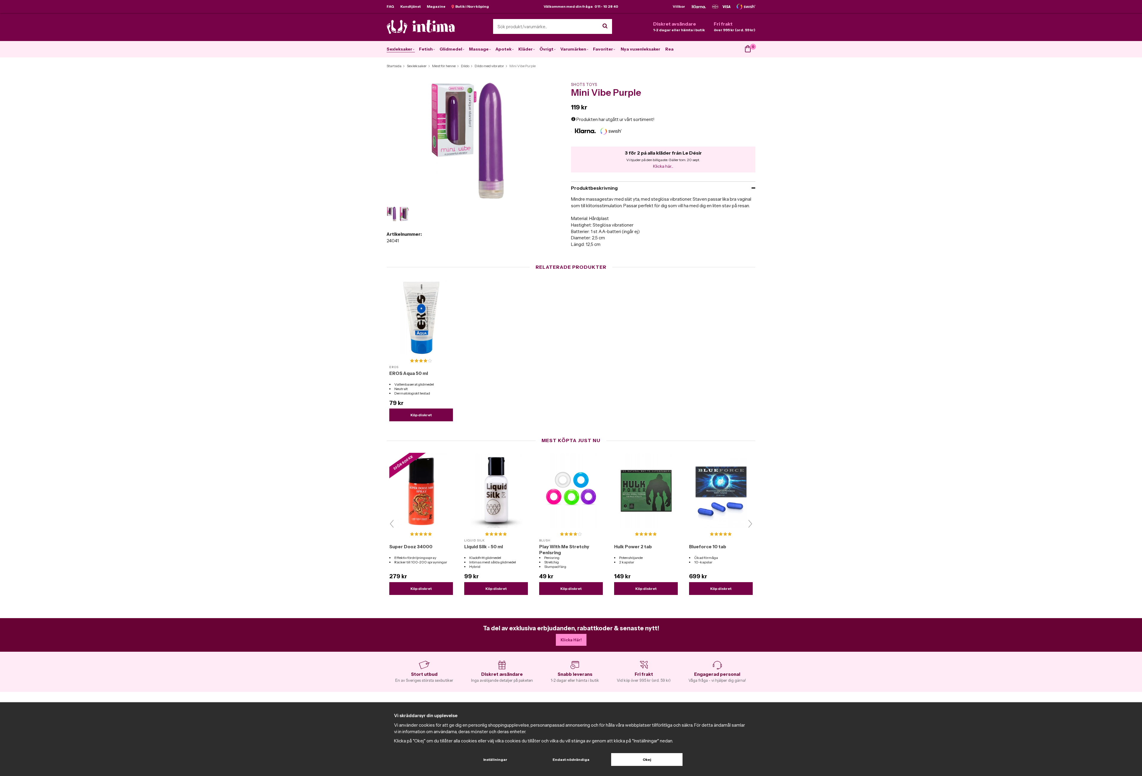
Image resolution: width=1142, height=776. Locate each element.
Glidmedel (451, 49)
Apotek (503, 49)
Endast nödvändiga (571, 759)
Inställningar (495, 759)
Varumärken (573, 49)
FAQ (390, 6)
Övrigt (546, 49)
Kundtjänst (410, 6)
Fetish (426, 49)
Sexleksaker (399, 49)
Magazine (436, 6)
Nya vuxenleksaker (640, 49)
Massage (479, 49)
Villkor (679, 6)
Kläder (525, 49)
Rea (669, 49)
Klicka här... (663, 166)
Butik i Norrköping (471, 6)
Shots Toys (584, 84)
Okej (647, 759)
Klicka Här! (571, 639)
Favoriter (603, 49)
